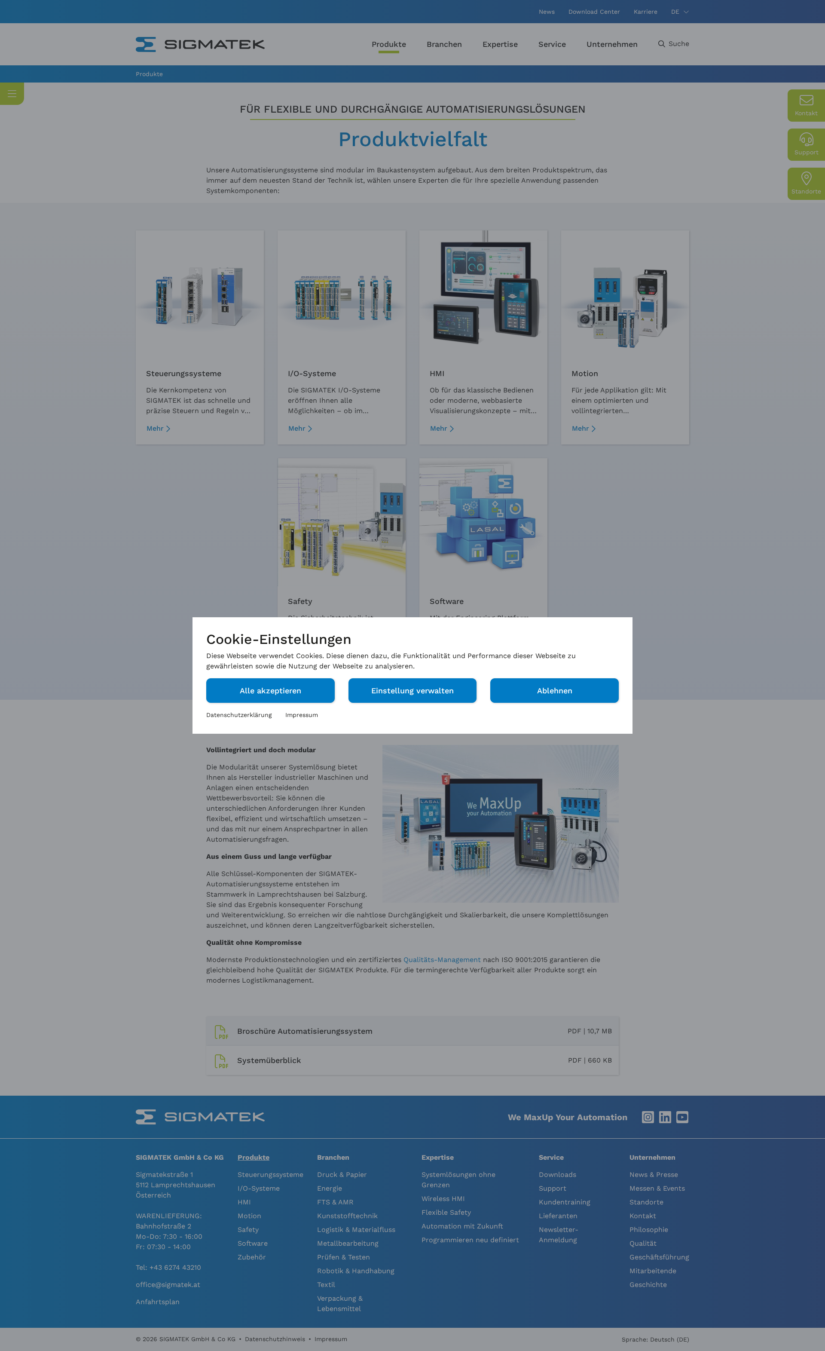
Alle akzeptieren (270, 690)
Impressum (301, 714)
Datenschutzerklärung (239, 714)
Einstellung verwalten (412, 690)
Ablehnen (554, 690)
